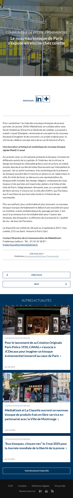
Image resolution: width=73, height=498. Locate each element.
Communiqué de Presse (35, 256)
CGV (10, 485)
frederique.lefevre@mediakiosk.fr (20, 244)
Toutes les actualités (37, 470)
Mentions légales (40, 485)
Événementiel (53, 256)
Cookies (22, 485)
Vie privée (59, 485)
